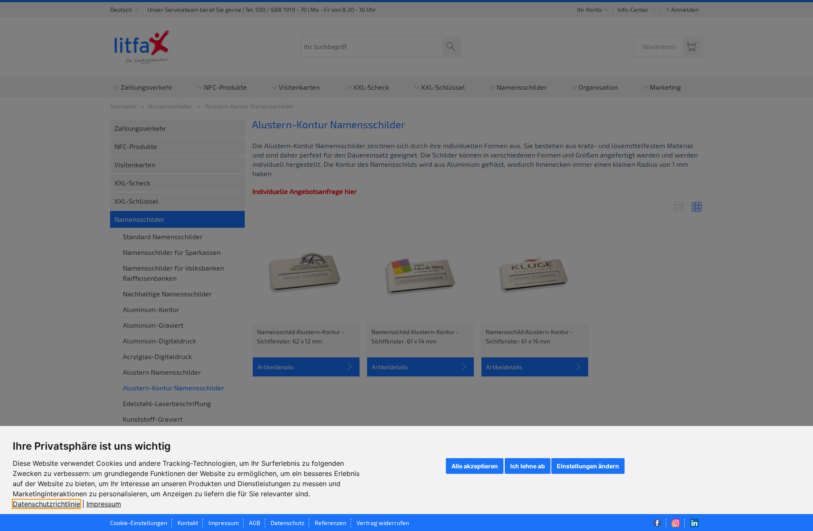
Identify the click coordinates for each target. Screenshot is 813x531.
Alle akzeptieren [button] (474, 466)
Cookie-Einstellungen (138, 522)
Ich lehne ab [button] (527, 466)
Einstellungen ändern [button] (588, 466)
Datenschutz (287, 522)
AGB (254, 522)
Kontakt (187, 522)
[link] (49, 504)
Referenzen (330, 522)
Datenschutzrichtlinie (46, 504)
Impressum (103, 504)
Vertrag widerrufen (383, 522)
